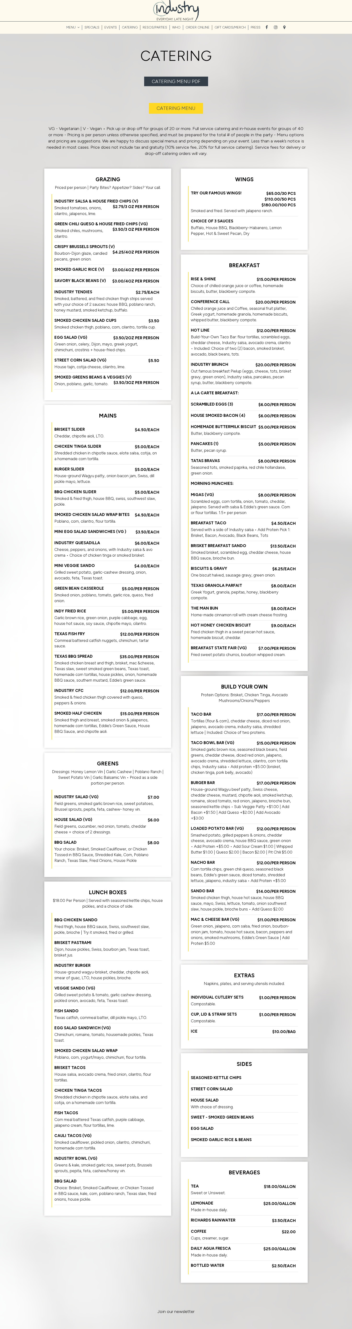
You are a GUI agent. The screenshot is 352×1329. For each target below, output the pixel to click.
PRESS (256, 27)
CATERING (130, 27)
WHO (176, 27)
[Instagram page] (275, 27)
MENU (71, 27)
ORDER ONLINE (198, 27)
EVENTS (110, 27)
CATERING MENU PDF (176, 81)
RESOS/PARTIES (155, 27)
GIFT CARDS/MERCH (230, 27)
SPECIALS (92, 27)
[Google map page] (284, 27)
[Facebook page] (267, 27)
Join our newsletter (176, 1311)
